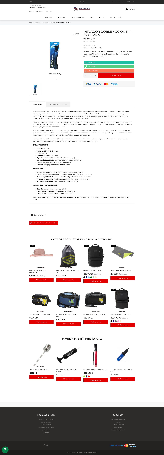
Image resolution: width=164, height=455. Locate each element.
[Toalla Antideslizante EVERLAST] (133, 249)
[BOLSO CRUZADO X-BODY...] (52, 249)
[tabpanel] (55, 56)
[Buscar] (120, 17)
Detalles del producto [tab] (58, 104)
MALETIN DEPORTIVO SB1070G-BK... (94, 314)
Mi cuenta (46, 432)
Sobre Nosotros (46, 422)
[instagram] (83, 2)
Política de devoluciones (46, 427)
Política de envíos (46, 424)
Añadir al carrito (116, 75)
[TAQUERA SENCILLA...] (52, 293)
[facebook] (80, 2)
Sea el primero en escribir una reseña (45, 223)
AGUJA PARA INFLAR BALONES (39, 369)
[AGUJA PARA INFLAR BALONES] (52, 348)
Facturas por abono (118, 424)
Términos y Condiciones (46, 419)
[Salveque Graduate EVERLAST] (106, 249)
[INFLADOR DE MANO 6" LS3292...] (79, 348)
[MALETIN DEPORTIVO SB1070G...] (79, 293)
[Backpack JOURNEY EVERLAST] (133, 293)
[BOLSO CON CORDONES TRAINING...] (79, 249)
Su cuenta (118, 415)
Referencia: (87, 45)
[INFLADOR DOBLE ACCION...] (106, 348)
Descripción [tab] (37, 104)
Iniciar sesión (46, 430)
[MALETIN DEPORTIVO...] (106, 293)
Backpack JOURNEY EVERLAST (120, 314)
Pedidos (118, 422)
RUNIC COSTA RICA (94, 47)
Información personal (118, 419)
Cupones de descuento (118, 430)
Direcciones (118, 427)
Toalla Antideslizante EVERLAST (120, 270)
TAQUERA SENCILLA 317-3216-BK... (40, 314)
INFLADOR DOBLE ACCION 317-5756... (95, 369)
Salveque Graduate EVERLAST (92, 270)
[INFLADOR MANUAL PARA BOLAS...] (133, 348)
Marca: (85, 47)
